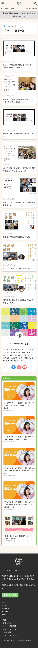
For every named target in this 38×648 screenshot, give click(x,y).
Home (5, 602)
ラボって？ (7, 605)
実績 (4, 620)
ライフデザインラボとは (9, 8)
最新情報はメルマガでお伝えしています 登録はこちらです (21, 14)
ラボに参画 (7, 632)
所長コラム (7, 623)
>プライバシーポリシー (11, 635)
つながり (6, 611)
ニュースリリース (9, 629)
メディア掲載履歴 (9, 626)
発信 (4, 614)
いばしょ (6, 608)
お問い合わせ (9, 595)
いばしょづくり (25, 8)
